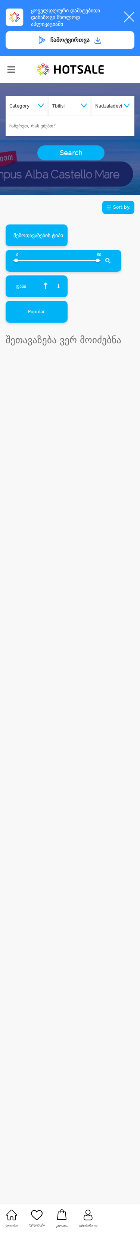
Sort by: (121, 207)
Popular (36, 312)
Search (71, 153)
